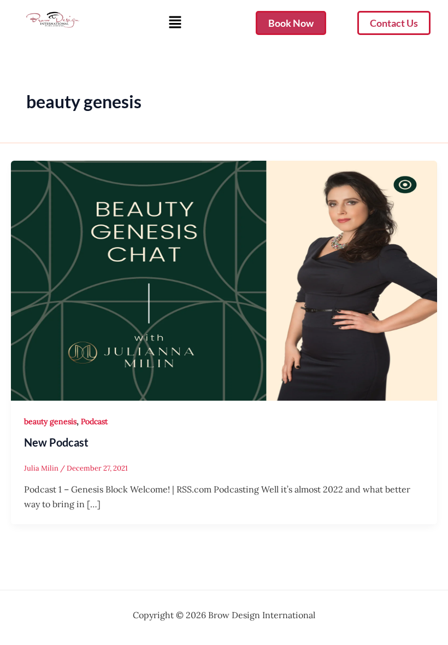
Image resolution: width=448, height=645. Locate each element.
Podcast (94, 421)
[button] (175, 22)
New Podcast (56, 442)
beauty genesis (50, 421)
